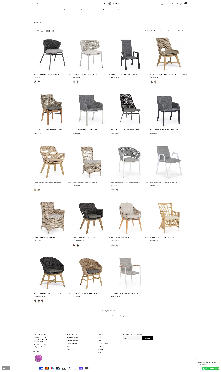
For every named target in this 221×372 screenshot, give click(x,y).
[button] (42, 31)
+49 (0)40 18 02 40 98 (40, 344)
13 (112, 315)
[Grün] (35, 82)
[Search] (166, 4)
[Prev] (99, 315)
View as (37, 30)
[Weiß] (74, 82)
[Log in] (177, 4)
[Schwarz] (77, 82)
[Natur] (155, 82)
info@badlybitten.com (40, 347)
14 (117, 315)
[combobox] (165, 4)
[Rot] (74, 245)
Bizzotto (41, 16)
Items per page (150, 30)
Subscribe (147, 338)
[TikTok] (37, 351)
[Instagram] (34, 351)
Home (35, 16)
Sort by (171, 30)
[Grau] (38, 82)
